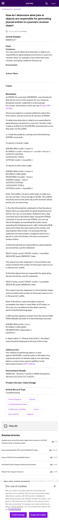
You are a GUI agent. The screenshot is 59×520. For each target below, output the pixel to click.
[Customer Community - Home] (29, 3)
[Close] (55, 486)
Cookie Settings (18, 515)
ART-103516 (29, 364)
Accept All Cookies (38, 515)
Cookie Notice (14, 509)
